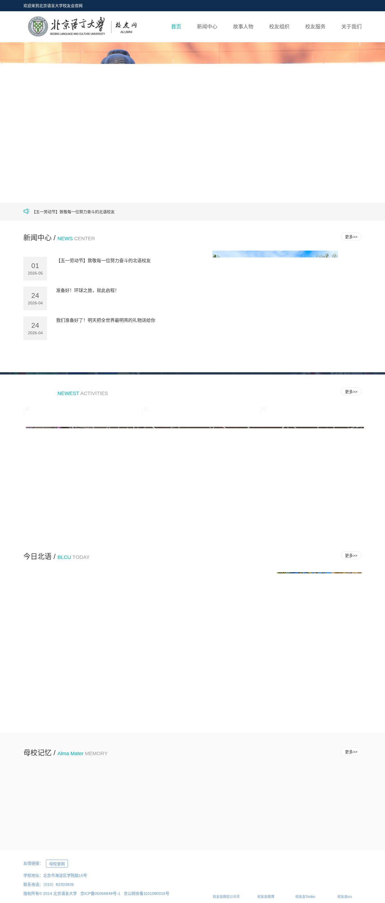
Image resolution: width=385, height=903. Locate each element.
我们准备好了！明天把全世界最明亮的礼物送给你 (105, 320)
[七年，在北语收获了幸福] (52, 802)
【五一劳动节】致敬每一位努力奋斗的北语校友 (103, 260)
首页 (176, 27)
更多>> (351, 237)
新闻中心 (207, 27)
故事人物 (243, 27)
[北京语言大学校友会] (80, 26)
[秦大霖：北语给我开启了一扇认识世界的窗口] (332, 802)
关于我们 (351, 27)
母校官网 (57, 864)
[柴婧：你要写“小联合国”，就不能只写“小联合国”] (122, 802)
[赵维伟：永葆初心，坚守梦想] (192, 802)
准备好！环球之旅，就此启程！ (87, 290)
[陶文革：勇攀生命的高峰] (262, 802)
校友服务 (315, 27)
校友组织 (279, 27)
